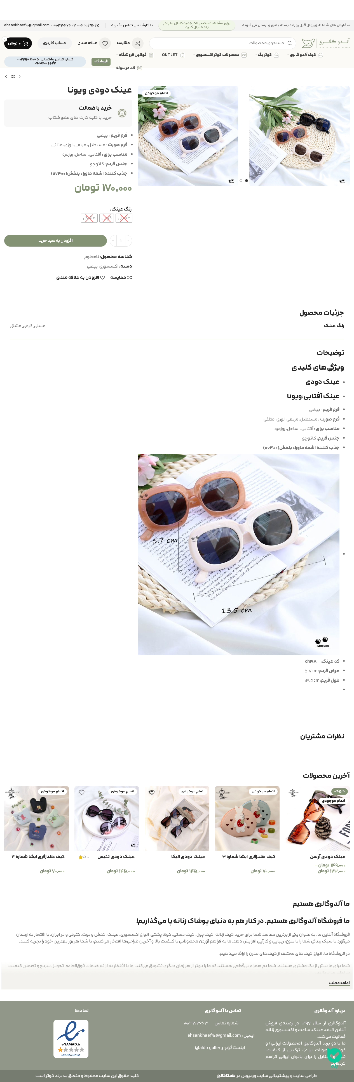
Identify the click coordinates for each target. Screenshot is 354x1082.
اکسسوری (108, 266)
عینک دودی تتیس (116, 857)
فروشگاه (101, 61)
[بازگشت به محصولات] (13, 77)
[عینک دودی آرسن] (317, 818)
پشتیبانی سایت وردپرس (264, 1076)
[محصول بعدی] (6, 77)
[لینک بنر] (177, 10)
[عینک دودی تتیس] (106, 818)
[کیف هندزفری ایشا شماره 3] (247, 818)
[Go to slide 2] (241, 180)
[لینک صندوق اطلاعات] (132, 25)
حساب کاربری (54, 43)
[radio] (124, 218)
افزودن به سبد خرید (55, 240)
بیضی (92, 266)
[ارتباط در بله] (334, 1058)
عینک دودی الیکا (188, 857)
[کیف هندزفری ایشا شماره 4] (36, 818)
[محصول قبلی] (19, 77)
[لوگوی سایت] (326, 43)
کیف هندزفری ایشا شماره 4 (38, 857)
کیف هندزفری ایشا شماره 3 (248, 857)
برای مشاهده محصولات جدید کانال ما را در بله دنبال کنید (197, 25)
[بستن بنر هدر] (7, 10)
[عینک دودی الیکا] (177, 818)
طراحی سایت (305, 1076)
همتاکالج (226, 1076)
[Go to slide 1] (246, 180)
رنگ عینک (121, 209)
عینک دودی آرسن (328, 857)
